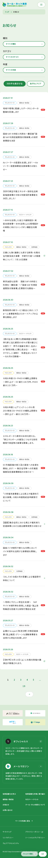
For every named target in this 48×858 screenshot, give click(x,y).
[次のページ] (29, 694)
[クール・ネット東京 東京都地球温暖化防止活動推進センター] (15, 4)
